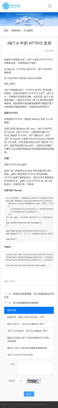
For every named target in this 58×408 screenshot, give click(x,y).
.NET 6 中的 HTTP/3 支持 (20, 355)
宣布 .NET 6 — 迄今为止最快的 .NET (25, 324)
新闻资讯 (16, 30)
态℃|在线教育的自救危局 (25, 303)
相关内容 (11, 310)
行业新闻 (28, 30)
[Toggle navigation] (50, 6)
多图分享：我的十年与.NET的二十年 (25, 317)
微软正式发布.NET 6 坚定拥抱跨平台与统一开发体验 (29, 339)
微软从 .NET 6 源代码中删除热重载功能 (27, 348)
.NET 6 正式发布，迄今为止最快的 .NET (27, 331)
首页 (6, 30)
